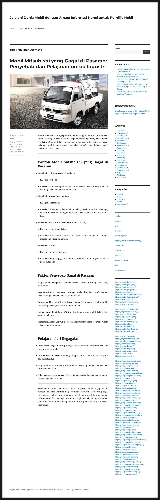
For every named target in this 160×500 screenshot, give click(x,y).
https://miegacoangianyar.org (126, 454)
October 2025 (122, 143)
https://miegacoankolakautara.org (128, 432)
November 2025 (123, 141)
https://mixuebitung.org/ (124, 292)
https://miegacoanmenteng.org (127, 425)
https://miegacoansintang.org (126, 371)
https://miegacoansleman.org (126, 457)
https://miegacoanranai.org (125, 388)
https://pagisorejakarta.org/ (125, 304)
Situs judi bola (25, 29)
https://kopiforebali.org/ (124, 346)
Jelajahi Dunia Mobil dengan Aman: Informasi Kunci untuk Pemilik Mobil (71, 18)
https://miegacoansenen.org (126, 400)
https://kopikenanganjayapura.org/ (128, 295)
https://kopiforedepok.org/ (125, 344)
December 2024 (123, 168)
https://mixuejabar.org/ (124, 354)
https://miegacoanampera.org (126, 395)
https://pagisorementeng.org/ (126, 309)
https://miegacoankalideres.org (127, 420)
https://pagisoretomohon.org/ (126, 312)
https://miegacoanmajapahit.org (127, 474)
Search (117, 48)
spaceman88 (65, 186)
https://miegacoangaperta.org (126, 467)
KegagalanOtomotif (17, 142)
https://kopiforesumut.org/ (125, 287)
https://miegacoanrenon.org (126, 368)
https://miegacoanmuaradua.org (127, 437)
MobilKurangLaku (17, 147)
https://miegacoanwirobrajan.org (127, 469)
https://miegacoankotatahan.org (127, 391)
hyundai (120, 194)
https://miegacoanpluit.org (125, 430)
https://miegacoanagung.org (126, 381)
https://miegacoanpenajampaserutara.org (131, 440)
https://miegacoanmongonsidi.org (128, 462)
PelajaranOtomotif (17, 152)
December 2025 (123, 138)
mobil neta (121, 199)
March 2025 (121, 160)
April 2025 (121, 158)
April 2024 (121, 175)
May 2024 (120, 173)
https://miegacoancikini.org (125, 410)
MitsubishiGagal (16, 144)
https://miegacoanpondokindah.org (128, 415)
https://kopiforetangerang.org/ (127, 297)
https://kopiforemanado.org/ (126, 351)
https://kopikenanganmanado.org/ (128, 341)
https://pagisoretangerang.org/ (127, 339)
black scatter (120, 251)
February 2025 (122, 163)
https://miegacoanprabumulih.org (128, 376)
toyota (119, 202)
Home (13, 29)
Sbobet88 (40, 29)
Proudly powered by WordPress (77, 490)
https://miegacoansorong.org (126, 450)
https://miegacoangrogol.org (126, 418)
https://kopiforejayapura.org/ (126, 290)
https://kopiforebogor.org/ (125, 349)
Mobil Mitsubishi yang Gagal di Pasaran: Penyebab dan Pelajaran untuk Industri (58, 63)
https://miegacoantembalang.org (127, 472)
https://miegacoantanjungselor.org (128, 442)
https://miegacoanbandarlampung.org (129, 445)
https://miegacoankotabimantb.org (128, 405)
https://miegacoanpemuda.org (126, 366)
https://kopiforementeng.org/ (126, 322)
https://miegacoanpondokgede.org (128, 423)
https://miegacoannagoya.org (126, 459)
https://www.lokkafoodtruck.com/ (128, 241)
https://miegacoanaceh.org (125, 386)
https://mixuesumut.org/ (124, 356)
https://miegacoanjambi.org (125, 447)
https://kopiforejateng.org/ (125, 285)
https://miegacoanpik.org (124, 427)
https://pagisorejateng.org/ (125, 319)
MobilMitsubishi (16, 149)
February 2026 (122, 133)
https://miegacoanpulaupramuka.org (129, 373)
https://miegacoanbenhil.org (126, 408)
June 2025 (121, 153)
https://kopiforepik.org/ (124, 324)
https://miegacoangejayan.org (126, 363)
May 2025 (120, 155)
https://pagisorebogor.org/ (125, 336)
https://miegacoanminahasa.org (127, 452)
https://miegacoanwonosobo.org (127, 393)
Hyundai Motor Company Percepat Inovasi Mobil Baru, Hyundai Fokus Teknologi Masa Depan (133, 86)
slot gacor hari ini (121, 260)
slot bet (118, 216)
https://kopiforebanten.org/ (125, 282)
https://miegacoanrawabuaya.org (127, 413)
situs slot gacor (121, 236)
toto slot (118, 231)
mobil (12, 138)
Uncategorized (122, 204)
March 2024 (121, 178)
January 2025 (122, 165)
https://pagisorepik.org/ (124, 299)
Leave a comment (17, 155)
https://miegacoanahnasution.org (128, 361)
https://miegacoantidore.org (126, 383)
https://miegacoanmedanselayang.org (129, 464)
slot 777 (118, 256)
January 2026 (122, 136)
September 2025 (123, 146)
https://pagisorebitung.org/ (125, 314)
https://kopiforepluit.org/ (124, 327)
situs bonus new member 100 (126, 111)
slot (116, 226)
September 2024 (123, 170)
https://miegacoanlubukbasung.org (128, 435)
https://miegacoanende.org (125, 378)
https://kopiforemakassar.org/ (126, 331)
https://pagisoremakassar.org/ (126, 302)
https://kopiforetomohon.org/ (126, 329)
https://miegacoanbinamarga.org (127, 398)
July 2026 (120, 131)
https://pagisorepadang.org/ (126, 317)
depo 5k (118, 221)
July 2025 (120, 150)
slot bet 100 (119, 246)
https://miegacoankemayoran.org (128, 403)
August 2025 (121, 148)
